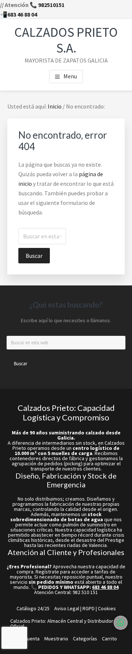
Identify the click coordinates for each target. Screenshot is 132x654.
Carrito (109, 638)
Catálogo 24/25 (33, 608)
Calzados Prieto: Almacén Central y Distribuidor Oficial (61, 623)
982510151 (51, 4)
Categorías (85, 638)
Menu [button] (70, 76)
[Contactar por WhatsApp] (121, 623)
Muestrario (56, 638)
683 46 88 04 (22, 14)
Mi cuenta (29, 638)
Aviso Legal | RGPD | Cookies (85, 608)
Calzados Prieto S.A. (66, 40)
